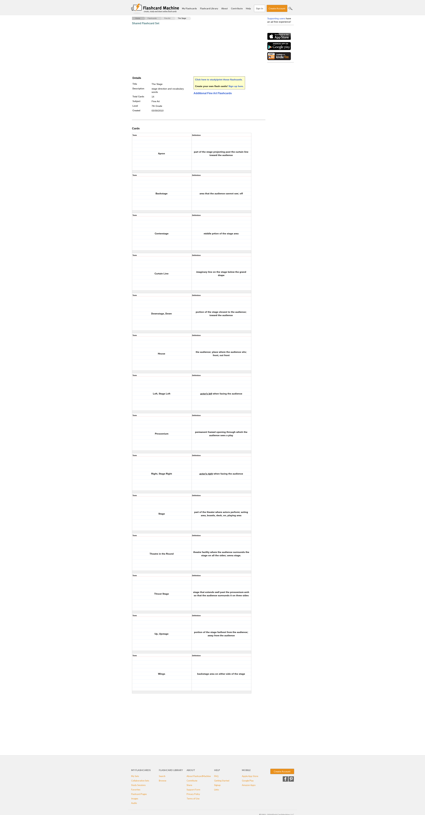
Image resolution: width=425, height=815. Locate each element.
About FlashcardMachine (199, 776)
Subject (136, 101)
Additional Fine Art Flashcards (213, 93)
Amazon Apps (248, 785)
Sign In (259, 8)
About (224, 8)
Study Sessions (138, 785)
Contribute (237, 8)
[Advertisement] (192, 50)
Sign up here (235, 86)
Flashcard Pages (139, 794)
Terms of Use (193, 798)
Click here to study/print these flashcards (218, 79)
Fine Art (167, 18)
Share (189, 785)
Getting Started (221, 780)
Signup (217, 785)
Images (134, 798)
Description (138, 88)
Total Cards (138, 96)
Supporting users (276, 18)
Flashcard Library (209, 8)
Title (134, 84)
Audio (134, 803)
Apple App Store (250, 776)
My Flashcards (189, 8)
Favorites (135, 789)
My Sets (135, 776)
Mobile (246, 770)
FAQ (216, 776)
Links (216, 789)
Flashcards (152, 18)
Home (137, 18)
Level (135, 106)
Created (136, 110)
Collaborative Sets (140, 780)
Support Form (193, 789)
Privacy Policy (193, 794)
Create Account (277, 8)
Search (290, 8)
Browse (162, 780)
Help (248, 8)
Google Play (248, 780)
